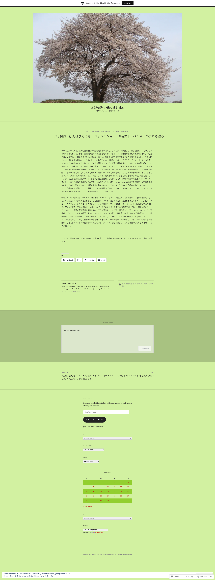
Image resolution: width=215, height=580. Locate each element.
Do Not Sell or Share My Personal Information (116, 555)
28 (86, 500)
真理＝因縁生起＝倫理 (129, 284)
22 (93, 496)
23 (101, 496)
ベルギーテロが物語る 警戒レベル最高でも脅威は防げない (131, 374)
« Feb (85, 507)
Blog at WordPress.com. (91, 555)
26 (121, 496)
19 (121, 491)
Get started (128, 3)
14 (86, 491)
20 (128, 491)
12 (121, 487)
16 (101, 491)
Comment (145, 348)
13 (128, 487)
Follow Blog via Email (88, 398)
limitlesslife (106, 131)
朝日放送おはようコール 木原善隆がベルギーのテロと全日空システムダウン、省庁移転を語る (84, 376)
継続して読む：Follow (94, 420)
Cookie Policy (49, 576)
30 (101, 500)
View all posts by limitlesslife (70, 291)
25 (114, 496)
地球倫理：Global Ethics (107, 107)
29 (93, 500)
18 (114, 491)
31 (108, 500)
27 (128, 496)
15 (93, 491)
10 (108, 487)
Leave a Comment (122, 131)
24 (108, 496)
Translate (99, 533)
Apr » (90, 507)
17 (108, 491)
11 (114, 487)
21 (86, 496)
